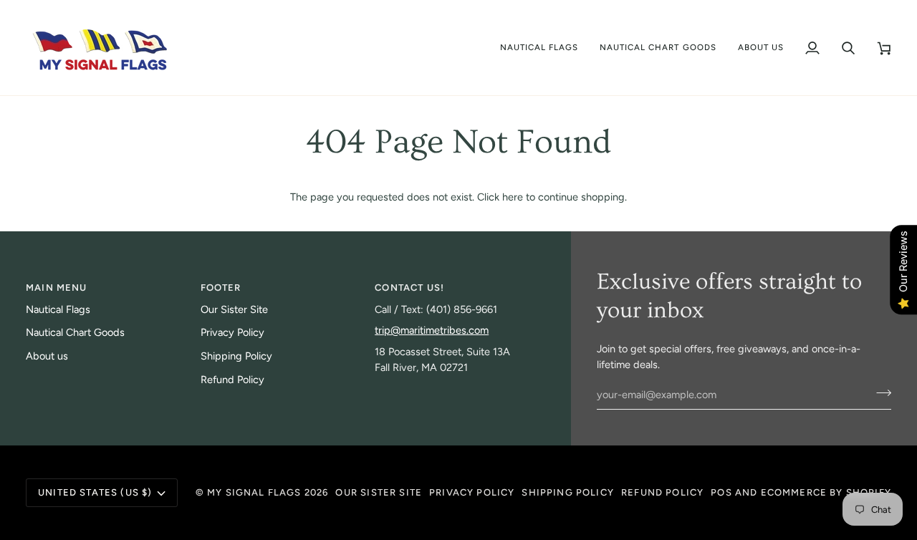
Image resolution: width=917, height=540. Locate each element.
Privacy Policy (232, 332)
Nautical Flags (58, 309)
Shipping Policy (236, 355)
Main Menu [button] (56, 287)
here (512, 197)
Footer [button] (221, 287)
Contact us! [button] (409, 287)
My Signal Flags (254, 492)
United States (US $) (95, 492)
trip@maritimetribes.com (432, 330)
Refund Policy (232, 379)
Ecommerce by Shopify (826, 492)
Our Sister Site (234, 309)
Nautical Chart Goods (75, 332)
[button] (539, 47)
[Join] (879, 392)
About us (47, 355)
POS (721, 492)
